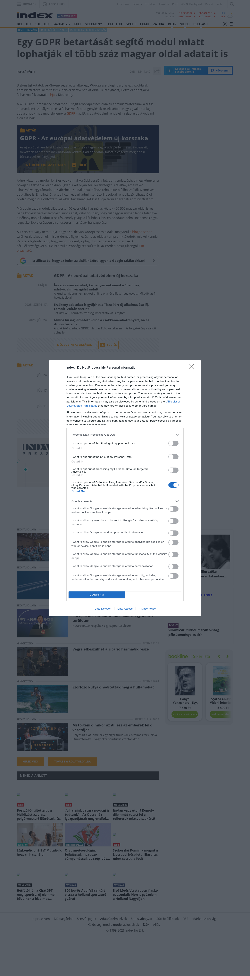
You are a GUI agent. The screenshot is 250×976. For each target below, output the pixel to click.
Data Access (125, 608)
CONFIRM (97, 594)
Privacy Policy (147, 608)
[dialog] (125, 488)
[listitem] (125, 435)
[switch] (173, 443)
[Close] (192, 368)
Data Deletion (103, 608)
